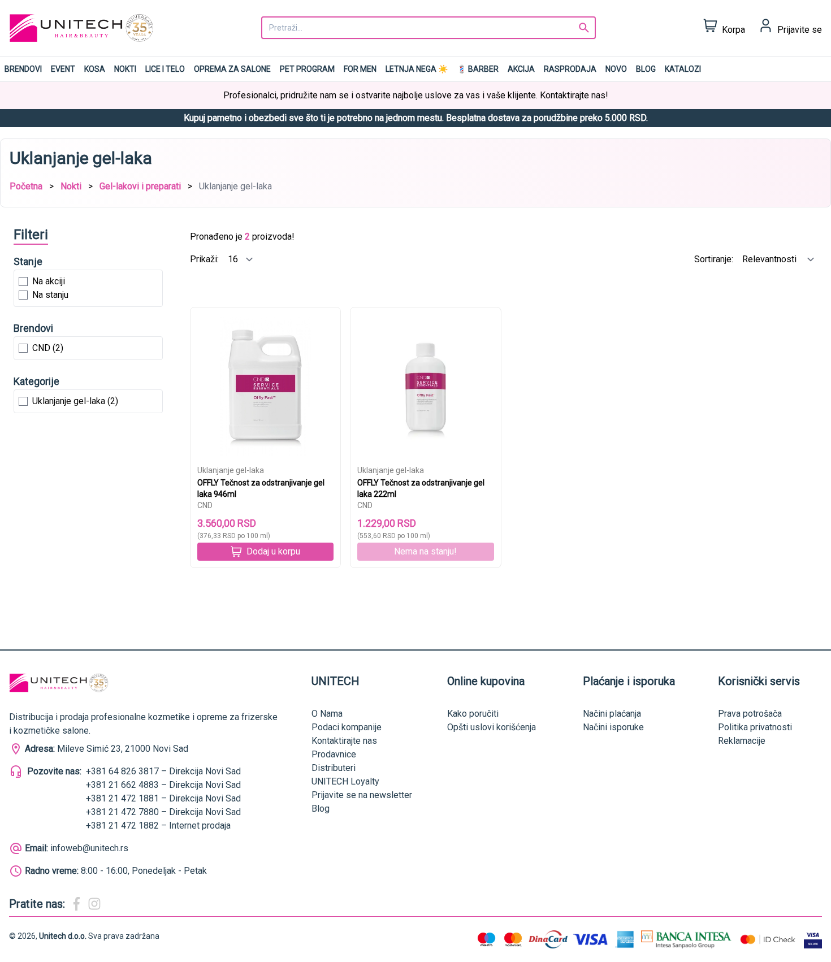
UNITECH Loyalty (345, 781)
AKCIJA (521, 68)
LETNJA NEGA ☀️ (417, 68)
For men (360, 68)
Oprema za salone (232, 68)
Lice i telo (165, 68)
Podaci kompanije (346, 727)
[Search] (584, 27)
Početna (26, 186)
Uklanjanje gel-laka (230, 470)
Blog (646, 68)
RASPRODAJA (570, 68)
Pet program (307, 68)
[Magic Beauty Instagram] (94, 904)
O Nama (327, 713)
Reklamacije (741, 740)
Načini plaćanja (612, 713)
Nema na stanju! (425, 551)
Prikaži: (205, 259)
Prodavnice (333, 754)
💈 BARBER (478, 68)
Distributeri (333, 767)
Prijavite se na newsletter (361, 795)
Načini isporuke (613, 727)
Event (63, 68)
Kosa (94, 68)
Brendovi (23, 68)
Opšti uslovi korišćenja (491, 727)
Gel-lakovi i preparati (140, 186)
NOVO (616, 68)
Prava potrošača (750, 713)
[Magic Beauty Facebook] (76, 904)
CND (205, 505)
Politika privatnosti (755, 727)
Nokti (125, 68)
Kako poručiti (473, 713)
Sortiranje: (714, 259)
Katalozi (683, 68)
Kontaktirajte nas (344, 740)
